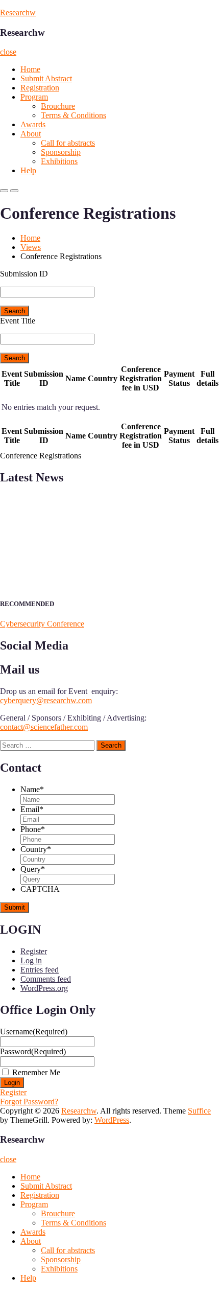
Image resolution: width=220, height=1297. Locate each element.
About (30, 133)
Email (31, 809)
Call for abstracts (68, 142)
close (8, 52)
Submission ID (24, 273)
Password (33, 1051)
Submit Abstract (46, 78)
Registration (39, 87)
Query (32, 869)
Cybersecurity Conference (42, 623)
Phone (32, 829)
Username (33, 1031)
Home (30, 69)
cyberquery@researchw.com (46, 700)
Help (28, 170)
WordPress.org (44, 988)
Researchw (18, 12)
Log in (31, 960)
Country (35, 849)
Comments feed (45, 979)
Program (34, 96)
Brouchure (58, 106)
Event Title (17, 320)
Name (32, 789)
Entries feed (39, 969)
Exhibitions (59, 161)
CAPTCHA (40, 889)
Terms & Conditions (73, 115)
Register (33, 951)
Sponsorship (61, 152)
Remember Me (36, 1072)
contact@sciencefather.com (44, 727)
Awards (32, 124)
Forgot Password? (29, 1101)
